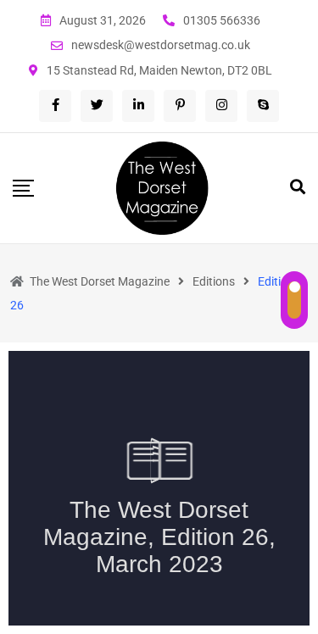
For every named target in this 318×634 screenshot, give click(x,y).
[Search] (297, 187)
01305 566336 (221, 20)
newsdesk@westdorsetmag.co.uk (160, 45)
